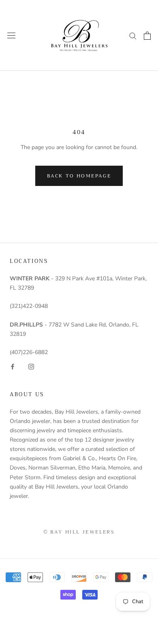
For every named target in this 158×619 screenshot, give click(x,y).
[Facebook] (12, 366)
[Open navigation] (11, 35)
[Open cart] (147, 36)
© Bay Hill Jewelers (79, 532)
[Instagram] (31, 366)
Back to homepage (79, 176)
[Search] (133, 35)
